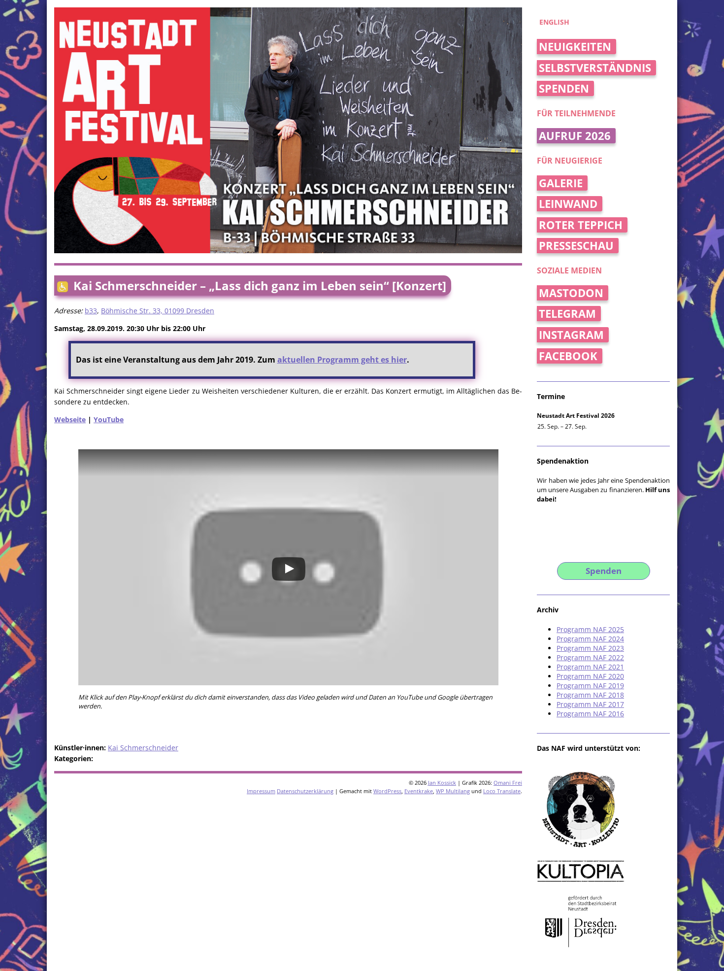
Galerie (561, 183)
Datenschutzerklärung (305, 791)
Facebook (568, 356)
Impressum (261, 791)
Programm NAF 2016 (590, 713)
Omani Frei (508, 782)
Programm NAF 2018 (590, 695)
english (554, 22)
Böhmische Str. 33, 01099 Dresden (157, 310)
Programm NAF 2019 (590, 685)
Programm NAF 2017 (590, 704)
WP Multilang (453, 791)
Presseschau (576, 245)
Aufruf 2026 (575, 135)
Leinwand (568, 203)
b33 (91, 310)
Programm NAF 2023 (590, 648)
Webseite (70, 419)
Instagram (571, 334)
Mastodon (571, 293)
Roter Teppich (581, 225)
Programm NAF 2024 (590, 638)
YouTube (109, 419)
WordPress (387, 791)
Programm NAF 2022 (590, 657)
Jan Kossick (442, 782)
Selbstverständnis (595, 67)
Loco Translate (502, 791)
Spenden (564, 88)
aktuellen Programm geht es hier (342, 359)
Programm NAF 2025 (590, 629)
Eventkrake (418, 791)
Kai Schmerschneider (143, 747)
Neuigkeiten (575, 46)
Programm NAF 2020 (590, 676)
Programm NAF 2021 (590, 666)
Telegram (567, 313)
